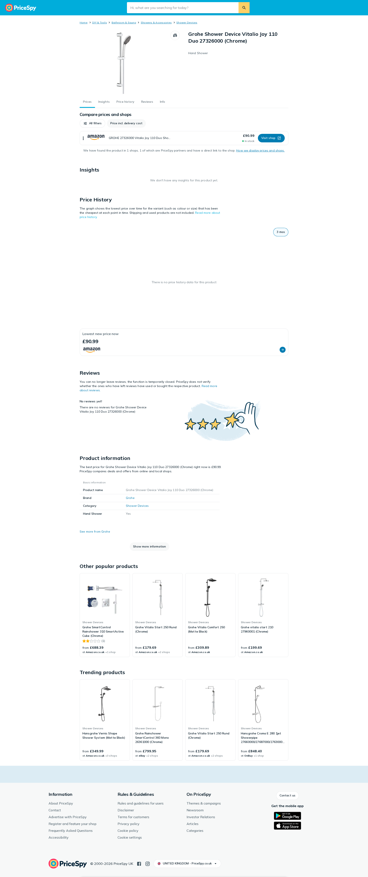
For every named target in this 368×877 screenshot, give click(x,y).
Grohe (130, 498)
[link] (105, 615)
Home (84, 22)
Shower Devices (186, 22)
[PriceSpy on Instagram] (147, 863)
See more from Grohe (95, 531)
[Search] (244, 7)
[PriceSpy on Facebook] (139, 863)
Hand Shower (198, 53)
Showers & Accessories (156, 22)
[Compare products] (175, 35)
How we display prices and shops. (260, 150)
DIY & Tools (99, 22)
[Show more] (83, 138)
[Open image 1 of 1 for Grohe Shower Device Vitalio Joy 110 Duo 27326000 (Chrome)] (125, 63)
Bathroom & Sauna (124, 22)
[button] (92, 123)
